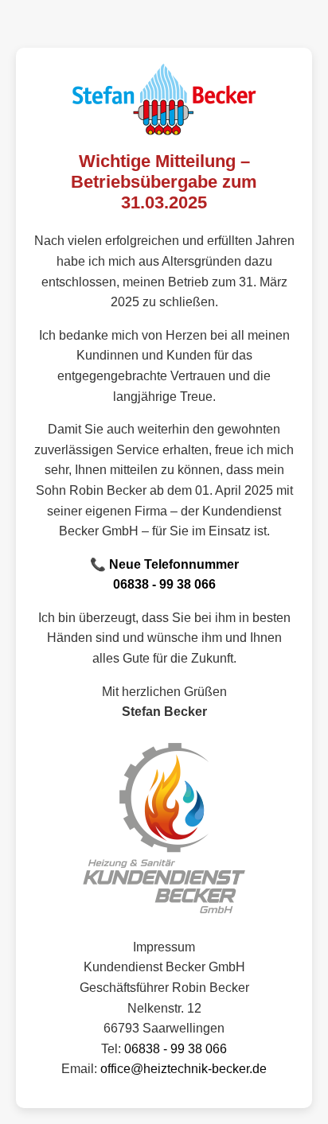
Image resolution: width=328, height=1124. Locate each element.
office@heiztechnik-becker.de (183, 1068)
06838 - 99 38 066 (164, 584)
